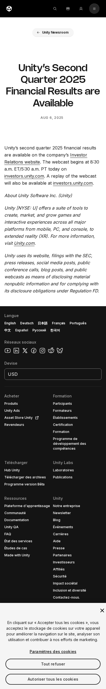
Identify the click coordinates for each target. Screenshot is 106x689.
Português (78, 323)
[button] (53, 32)
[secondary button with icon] (94, 9)
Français (59, 323)
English (10, 323)
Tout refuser (53, 664)
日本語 (43, 323)
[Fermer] (102, 610)
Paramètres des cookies (53, 651)
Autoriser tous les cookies (53, 679)
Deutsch (26, 323)
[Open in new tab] (36, 418)
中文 (7, 330)
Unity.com (24, 243)
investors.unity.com (24, 176)
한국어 (55, 330)
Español (21, 330)
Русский (39, 330)
